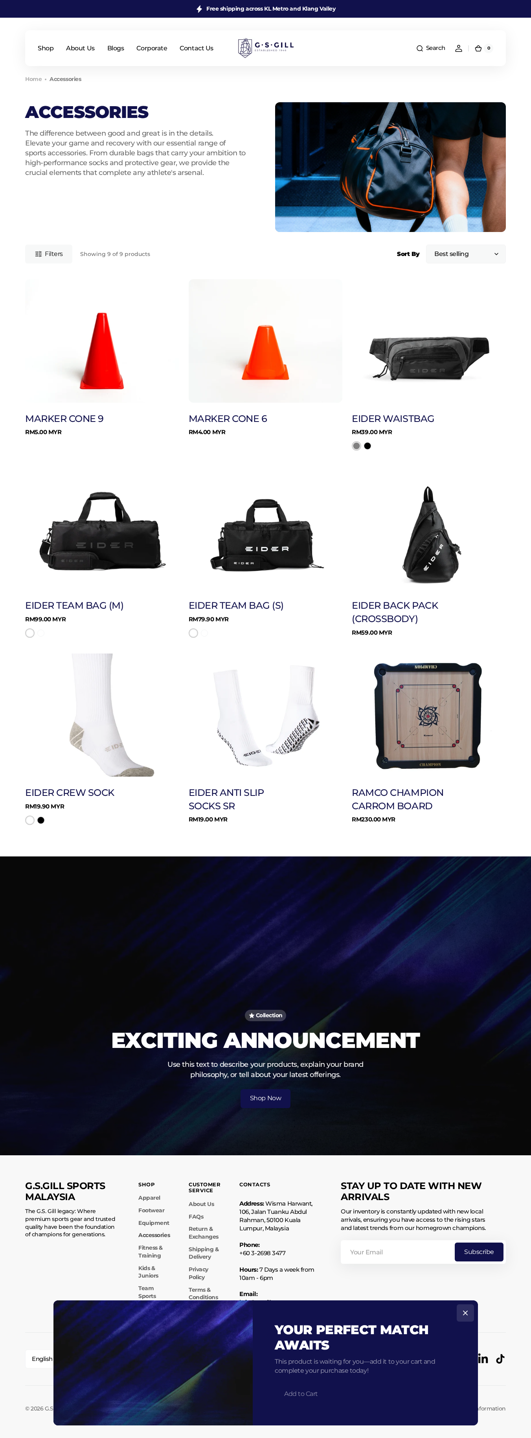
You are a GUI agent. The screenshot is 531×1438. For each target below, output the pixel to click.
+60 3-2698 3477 (262, 1253)
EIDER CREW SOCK (69, 792)
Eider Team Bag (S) (236, 605)
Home (33, 79)
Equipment (153, 1222)
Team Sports (147, 1292)
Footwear (151, 1210)
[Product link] (102, 365)
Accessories (154, 1235)
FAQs (196, 1216)
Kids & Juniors (148, 1272)
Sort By (408, 254)
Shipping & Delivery (204, 1253)
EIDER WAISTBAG (393, 418)
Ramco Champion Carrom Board (397, 799)
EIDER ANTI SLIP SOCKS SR (226, 799)
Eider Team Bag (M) (74, 605)
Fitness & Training (150, 1251)
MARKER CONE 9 (64, 418)
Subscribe (479, 1252)
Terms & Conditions (203, 1293)
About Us (201, 1204)
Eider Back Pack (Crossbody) (395, 612)
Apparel (149, 1197)
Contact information (479, 1408)
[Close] (465, 1313)
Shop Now (265, 1098)
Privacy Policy (198, 1273)
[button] (430, 48)
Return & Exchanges (204, 1232)
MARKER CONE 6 (228, 418)
